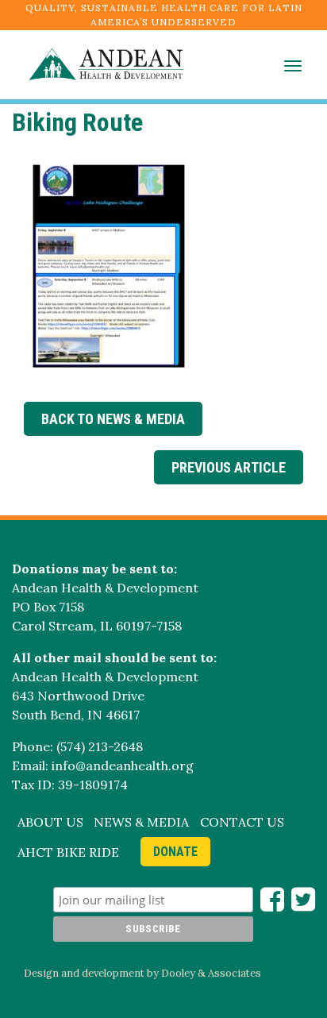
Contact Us (242, 822)
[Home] (98, 65)
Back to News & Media (113, 419)
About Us (50, 822)
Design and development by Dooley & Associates (142, 973)
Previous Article (228, 467)
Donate (175, 851)
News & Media (141, 822)
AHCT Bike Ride (68, 852)
